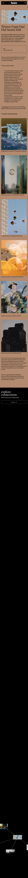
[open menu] (3, 3)
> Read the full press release (9, 113)
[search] (25, 3)
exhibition (6, 107)
